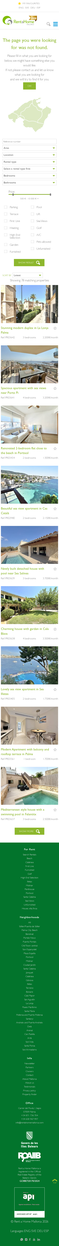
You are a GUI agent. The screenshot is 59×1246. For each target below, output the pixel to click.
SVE (27, 7)
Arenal (29, 1030)
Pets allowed (43, 241)
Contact (29, 1075)
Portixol (29, 893)
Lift (38, 214)
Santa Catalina (29, 896)
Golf (39, 227)
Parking (14, 207)
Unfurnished (43, 248)
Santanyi (29, 1018)
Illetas (29, 881)
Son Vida (29, 1041)
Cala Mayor (29, 995)
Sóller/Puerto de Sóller (29, 926)
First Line (15, 221)
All (29, 922)
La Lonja (29, 1003)
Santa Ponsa (29, 1045)
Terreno (29, 987)
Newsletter (30, 1063)
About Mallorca (29, 1078)
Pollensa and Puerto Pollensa (29, 1014)
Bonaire (29, 991)
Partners (29, 1067)
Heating (14, 227)
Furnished (15, 251)
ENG (21, 7)
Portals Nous (29, 937)
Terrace (14, 214)
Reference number (12, 141)
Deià (29, 1026)
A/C (38, 234)
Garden (14, 244)
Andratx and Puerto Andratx (29, 1022)
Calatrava (29, 862)
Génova (29, 980)
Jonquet (29, 972)
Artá (29, 1038)
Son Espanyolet (29, 949)
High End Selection (15, 236)
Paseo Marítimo (29, 1007)
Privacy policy (29, 1090)
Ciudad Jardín (29, 964)
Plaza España (29, 953)
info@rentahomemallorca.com (30, 1122)
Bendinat (29, 934)
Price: (11, 192)
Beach (29, 858)
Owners (29, 1071)
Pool (39, 207)
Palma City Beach (30, 930)
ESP (38, 7)
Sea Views (41, 221)
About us (29, 1082)
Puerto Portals (29, 941)
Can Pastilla (29, 1034)
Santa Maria (29, 1011)
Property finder (29, 1094)
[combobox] (29, 148)
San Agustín (29, 999)
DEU (33, 7)
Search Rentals (29, 854)
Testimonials (29, 1086)
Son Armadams (29, 1049)
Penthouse (29, 889)
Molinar (29, 885)
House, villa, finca (29, 908)
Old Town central (29, 945)
